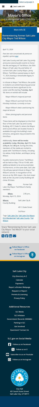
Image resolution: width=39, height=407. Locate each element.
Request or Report (19, 291)
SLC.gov (22, 6)
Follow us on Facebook (22, 344)
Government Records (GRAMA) (19, 319)
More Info (18, 29)
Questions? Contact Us (19, 330)
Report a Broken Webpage (19, 287)
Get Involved (19, 326)
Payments (19, 283)
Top (32, 255)
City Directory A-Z (19, 276)
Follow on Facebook (20, 248)
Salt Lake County (23, 218)
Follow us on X (21, 349)
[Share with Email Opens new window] (14, 236)
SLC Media (19, 312)
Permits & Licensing (19, 294)
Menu (4, 6)
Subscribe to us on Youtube (22, 354)
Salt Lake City (12, 215)
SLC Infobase (19, 315)
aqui (16, 56)
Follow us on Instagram (22, 359)
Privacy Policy (19, 298)
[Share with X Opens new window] (3, 236)
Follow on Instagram (20, 255)
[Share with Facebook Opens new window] (7, 236)
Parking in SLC (19, 323)
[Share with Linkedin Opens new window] (10, 236)
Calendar (19, 280)
